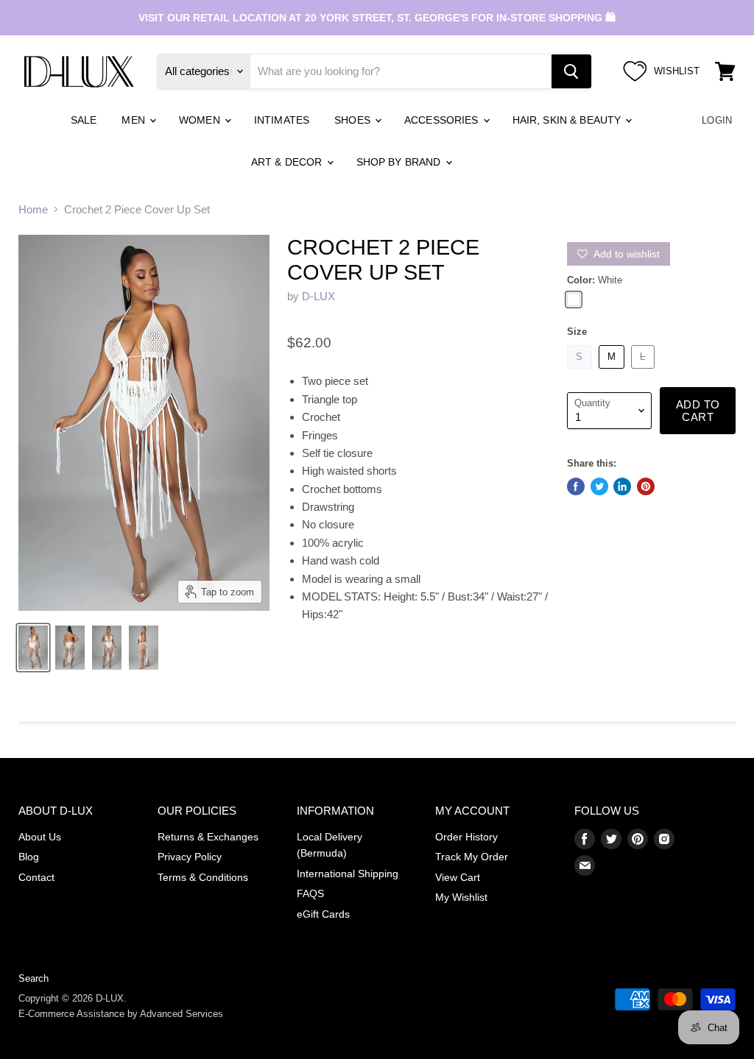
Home (33, 209)
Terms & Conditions (203, 877)
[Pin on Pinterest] (646, 486)
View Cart (457, 877)
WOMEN (201, 120)
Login (717, 120)
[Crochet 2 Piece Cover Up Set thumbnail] (33, 647)
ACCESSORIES (443, 120)
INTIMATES (281, 120)
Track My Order (471, 857)
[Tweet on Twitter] (599, 486)
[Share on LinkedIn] (622, 486)
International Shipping (347, 873)
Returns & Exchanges (208, 837)
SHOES (353, 120)
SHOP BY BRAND (400, 162)
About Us (39, 837)
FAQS (310, 893)
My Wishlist (461, 897)
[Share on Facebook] (576, 486)
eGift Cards (323, 914)
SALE (84, 120)
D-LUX (318, 296)
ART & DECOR (288, 162)
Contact (36, 877)
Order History (466, 837)
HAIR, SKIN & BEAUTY (568, 120)
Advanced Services (181, 1013)
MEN (134, 120)
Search (33, 978)
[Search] (571, 71)
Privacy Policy (190, 857)
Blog (28, 857)
